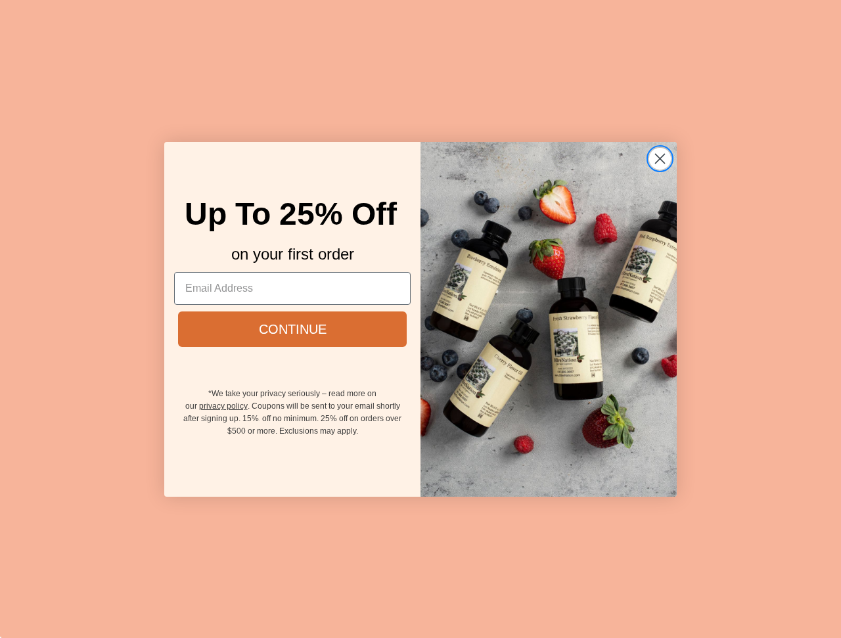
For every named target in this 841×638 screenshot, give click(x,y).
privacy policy (223, 406)
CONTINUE (293, 329)
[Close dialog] (659, 158)
